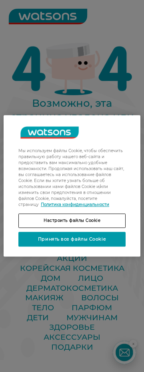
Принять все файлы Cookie (72, 239)
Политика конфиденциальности (75, 204)
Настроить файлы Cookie (72, 220)
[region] (72, 185)
